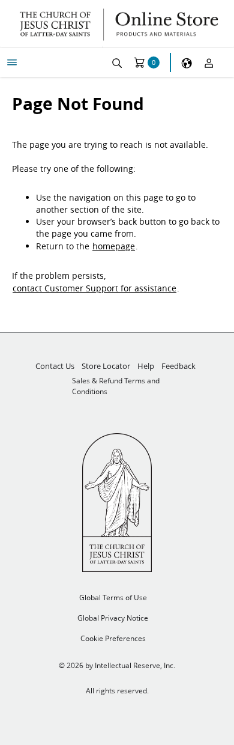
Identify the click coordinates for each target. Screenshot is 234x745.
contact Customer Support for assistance (94, 288)
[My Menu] (12, 62)
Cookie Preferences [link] (113, 638)
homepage (113, 246)
